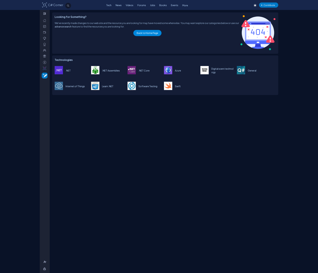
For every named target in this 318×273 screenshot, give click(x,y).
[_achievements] (45, 44)
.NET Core (144, 70)
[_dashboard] (45, 26)
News (119, 5)
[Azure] (168, 73)
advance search (63, 26)
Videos (129, 5)
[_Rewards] (45, 62)
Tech (108, 5)
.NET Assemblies (111, 70)
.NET (68, 70)
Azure (178, 70)
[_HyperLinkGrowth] (44, 75)
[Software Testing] (132, 89)
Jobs (152, 5)
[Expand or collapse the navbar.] (45, 14)
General (252, 70)
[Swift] (168, 89)
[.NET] (59, 73)
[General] (241, 73)
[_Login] (45, 269)
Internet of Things (75, 86)
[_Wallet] (45, 32)
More (185, 5)
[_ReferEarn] (45, 56)
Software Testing (147, 86)
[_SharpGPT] (45, 68)
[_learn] (45, 38)
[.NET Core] (132, 73)
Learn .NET (107, 86)
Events (174, 5)
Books (163, 5)
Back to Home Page (147, 32)
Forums (141, 5)
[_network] (45, 50)
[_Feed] (45, 20)
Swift (178, 86)
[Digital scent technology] (204, 73)
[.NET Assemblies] (95, 73)
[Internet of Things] (59, 89)
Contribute (269, 5)
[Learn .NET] (95, 89)
